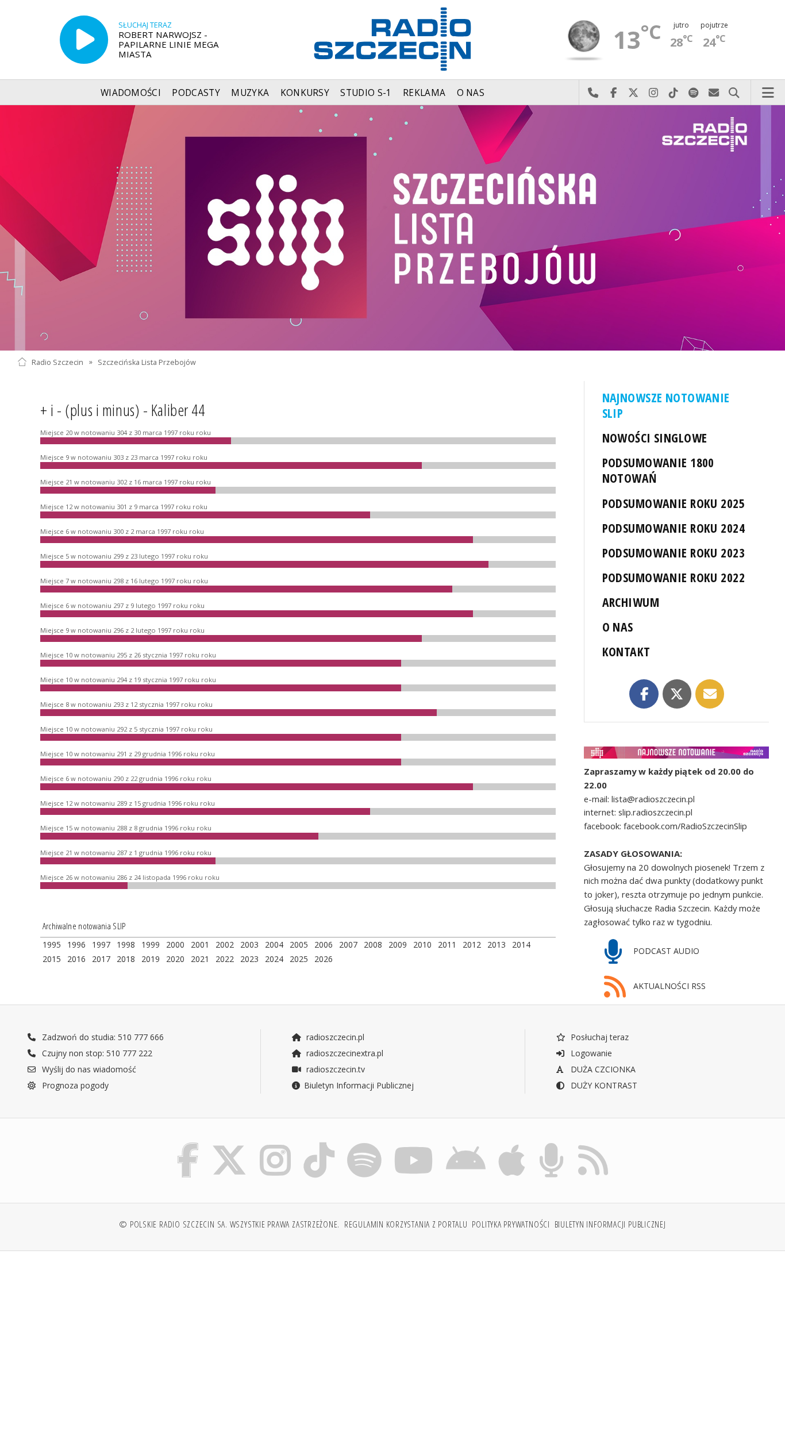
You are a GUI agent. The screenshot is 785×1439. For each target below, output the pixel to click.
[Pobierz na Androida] (466, 1145)
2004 (274, 944)
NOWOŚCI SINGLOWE (654, 437)
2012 (472, 944)
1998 (126, 944)
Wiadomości (131, 93)
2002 (225, 944)
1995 (52, 944)
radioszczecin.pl (334, 1037)
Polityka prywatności (510, 1224)
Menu (768, 93)
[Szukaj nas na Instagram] (275, 1145)
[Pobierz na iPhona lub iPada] (512, 1145)
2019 (150, 958)
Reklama (424, 93)
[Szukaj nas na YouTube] (414, 1145)
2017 (101, 958)
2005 (299, 944)
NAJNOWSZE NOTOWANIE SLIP (666, 405)
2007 (348, 944)
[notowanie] (676, 753)
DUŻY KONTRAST (602, 1085)
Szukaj (734, 93)
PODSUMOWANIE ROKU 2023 (673, 552)
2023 (249, 958)
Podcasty (196, 93)
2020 (175, 958)
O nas (471, 93)
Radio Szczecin (57, 362)
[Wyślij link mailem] (710, 694)
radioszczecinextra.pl (343, 1053)
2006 (323, 944)
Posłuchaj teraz (598, 1037)
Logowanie (590, 1053)
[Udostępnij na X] (677, 694)
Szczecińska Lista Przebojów (147, 362)
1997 (101, 944)
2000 (175, 944)
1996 (76, 944)
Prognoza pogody (74, 1085)
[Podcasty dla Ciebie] (551, 1145)
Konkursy (304, 93)
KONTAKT (626, 651)
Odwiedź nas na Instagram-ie (654, 93)
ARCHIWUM (630, 602)
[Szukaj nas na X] (229, 1145)
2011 (447, 944)
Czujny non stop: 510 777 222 (96, 1053)
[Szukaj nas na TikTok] (319, 1145)
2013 (496, 944)
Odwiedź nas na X (634, 93)
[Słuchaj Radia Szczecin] (84, 40)
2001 (200, 944)
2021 (200, 958)
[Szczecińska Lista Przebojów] (392, 228)
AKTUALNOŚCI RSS (668, 985)
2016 (76, 958)
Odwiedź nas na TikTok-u (674, 93)
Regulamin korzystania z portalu (406, 1224)
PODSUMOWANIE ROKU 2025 (673, 503)
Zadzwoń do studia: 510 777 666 (102, 1037)
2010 (422, 944)
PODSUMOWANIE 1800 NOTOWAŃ (658, 470)
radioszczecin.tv (334, 1069)
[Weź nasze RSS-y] (593, 1145)
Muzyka (250, 93)
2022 (225, 958)
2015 (52, 958)
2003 (249, 944)
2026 (323, 958)
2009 (397, 944)
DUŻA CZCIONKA (602, 1069)
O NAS (617, 626)
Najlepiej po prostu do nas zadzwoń (593, 93)
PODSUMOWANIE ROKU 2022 (673, 577)
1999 (150, 944)
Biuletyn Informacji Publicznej (359, 1085)
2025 (299, 958)
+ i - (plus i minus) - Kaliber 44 (122, 410)
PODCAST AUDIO (665, 950)
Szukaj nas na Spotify (694, 93)
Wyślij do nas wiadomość (714, 93)
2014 (521, 944)
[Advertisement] (108, 1339)
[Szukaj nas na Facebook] (188, 1145)
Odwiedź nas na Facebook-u (613, 93)
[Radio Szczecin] (392, 39)
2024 (274, 958)
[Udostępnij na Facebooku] (644, 694)
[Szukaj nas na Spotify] (364, 1145)
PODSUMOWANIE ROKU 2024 (673, 528)
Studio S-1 (365, 93)
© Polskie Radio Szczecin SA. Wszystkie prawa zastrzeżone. (229, 1224)
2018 (126, 958)
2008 (373, 944)
